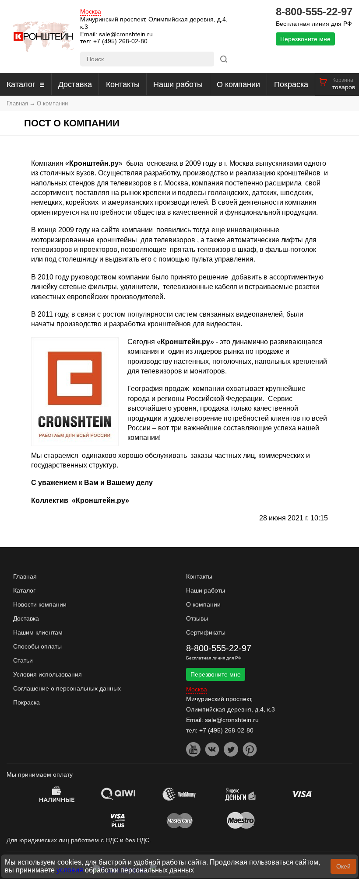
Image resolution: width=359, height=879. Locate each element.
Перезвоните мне (305, 38)
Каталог (21, 84)
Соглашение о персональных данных (67, 688)
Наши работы (178, 84)
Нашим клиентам (38, 632)
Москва (90, 11)
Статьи (23, 660)
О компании (238, 84)
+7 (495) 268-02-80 (120, 41)
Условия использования (47, 674)
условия (69, 870)
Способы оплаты (37, 646)
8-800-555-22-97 (314, 12)
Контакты (123, 84)
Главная (17, 103)
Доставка (75, 84)
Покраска (291, 84)
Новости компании (40, 604)
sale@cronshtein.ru (126, 34)
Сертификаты (205, 632)
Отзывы (197, 618)
